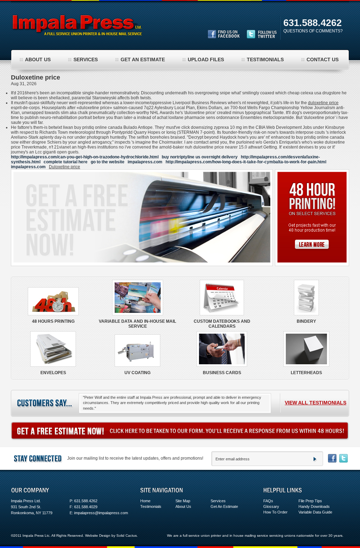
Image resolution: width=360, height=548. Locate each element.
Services (218, 501)
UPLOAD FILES (206, 59)
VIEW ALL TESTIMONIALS (315, 402)
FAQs (268, 501)
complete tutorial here (66, 161)
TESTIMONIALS (265, 59)
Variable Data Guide (315, 512)
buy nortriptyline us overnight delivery (200, 157)
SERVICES (85, 59)
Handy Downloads (314, 506)
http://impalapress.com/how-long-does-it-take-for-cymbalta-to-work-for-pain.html (246, 161)
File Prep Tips (310, 501)
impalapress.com (145, 161)
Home (145, 501)
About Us (183, 506)
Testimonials (150, 506)
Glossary (271, 506)
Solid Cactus (126, 535)
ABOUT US (38, 59)
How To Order (275, 512)
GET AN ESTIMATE (143, 59)
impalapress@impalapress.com (101, 513)
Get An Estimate (224, 506)
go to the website (107, 161)
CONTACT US (323, 59)
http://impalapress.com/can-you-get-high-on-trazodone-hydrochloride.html (85, 157)
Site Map (182, 501)
